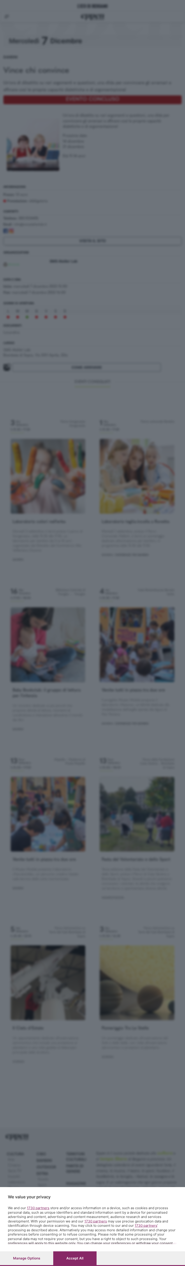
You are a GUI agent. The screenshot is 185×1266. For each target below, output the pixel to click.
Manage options (26, 1258)
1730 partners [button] (38, 1208)
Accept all (74, 1258)
